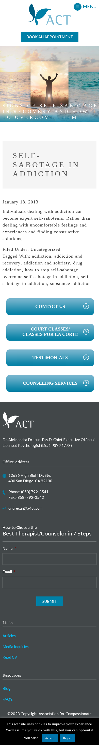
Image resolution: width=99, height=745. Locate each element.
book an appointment (49, 36)
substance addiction (70, 283)
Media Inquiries (16, 646)
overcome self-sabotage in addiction (40, 276)
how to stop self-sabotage (51, 269)
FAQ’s (8, 699)
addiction (41, 256)
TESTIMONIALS (50, 357)
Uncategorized (45, 249)
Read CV (10, 657)
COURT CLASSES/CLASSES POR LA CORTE (50, 331)
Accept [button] (50, 738)
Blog (7, 688)
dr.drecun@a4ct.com (25, 508)
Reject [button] (67, 738)
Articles (9, 635)
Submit (49, 601)
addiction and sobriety (47, 262)
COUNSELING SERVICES (50, 383)
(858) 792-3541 (34, 491)
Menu (89, 6)
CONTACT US (50, 306)
